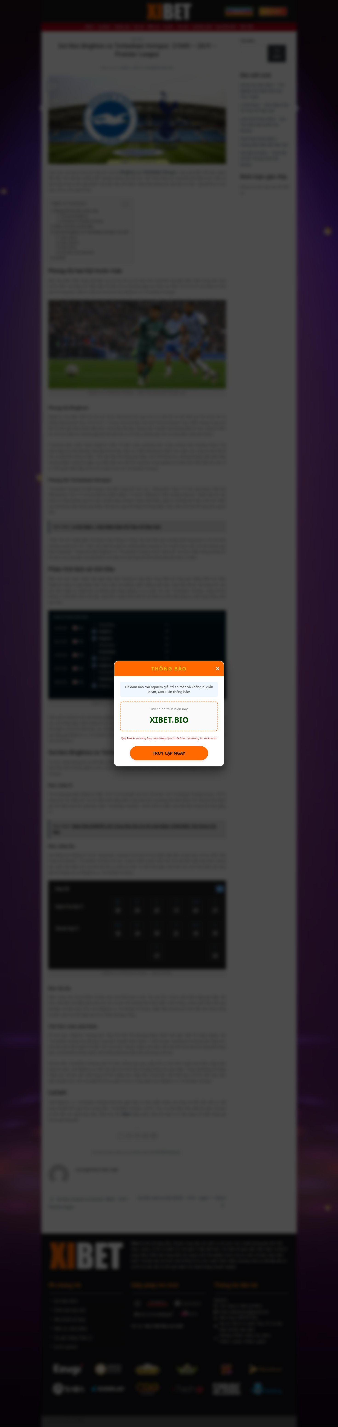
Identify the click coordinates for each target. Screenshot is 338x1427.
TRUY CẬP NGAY (169, 753)
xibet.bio (169, 719)
